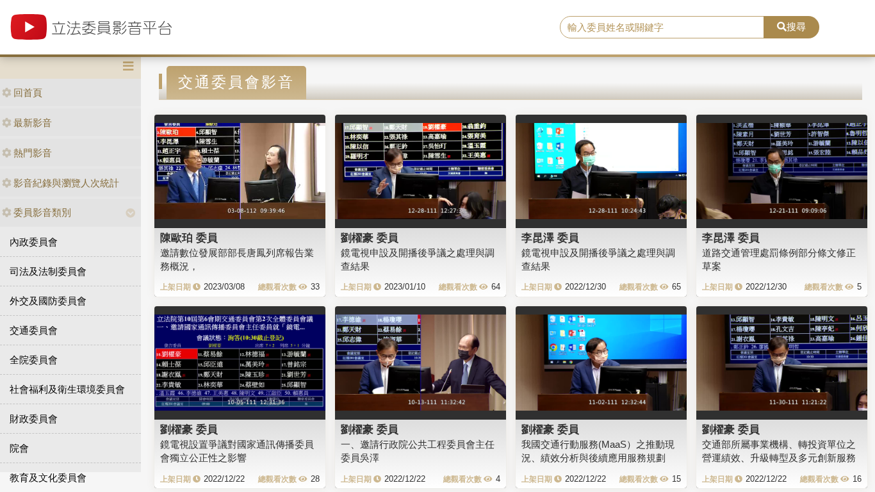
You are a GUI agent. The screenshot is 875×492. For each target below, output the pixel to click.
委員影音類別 (42, 212)
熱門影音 (32, 152)
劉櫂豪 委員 (369, 237)
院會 (19, 448)
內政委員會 (34, 241)
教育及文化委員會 (48, 477)
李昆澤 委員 (550, 237)
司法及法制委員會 (48, 271)
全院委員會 (34, 359)
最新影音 (32, 122)
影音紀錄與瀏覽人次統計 (66, 182)
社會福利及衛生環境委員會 (67, 389)
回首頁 (27, 92)
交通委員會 (34, 330)
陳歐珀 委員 (189, 237)
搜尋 (796, 26)
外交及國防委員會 (48, 300)
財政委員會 (34, 418)
